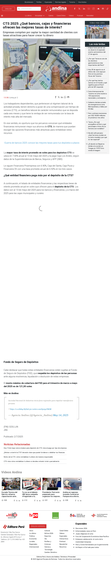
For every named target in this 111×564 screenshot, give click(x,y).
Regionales (33, 544)
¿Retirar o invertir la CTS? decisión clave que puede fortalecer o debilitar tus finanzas (34, 452)
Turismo (72, 2)
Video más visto (97, 23)
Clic (45, 539)
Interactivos (64, 539)
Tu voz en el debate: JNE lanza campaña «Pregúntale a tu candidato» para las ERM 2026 (30, 496)
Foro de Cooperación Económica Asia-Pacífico (92, 536)
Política (32, 536)
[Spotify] (103, 8)
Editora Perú (41, 557)
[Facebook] (75, 8)
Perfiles (39, 2)
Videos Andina (11, 472)
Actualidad (40, 16)
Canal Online (61, 16)
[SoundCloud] (98, 8)
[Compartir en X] (17, 500)
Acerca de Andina (53, 557)
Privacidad (71, 557)
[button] (2, 488)
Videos (71, 16)
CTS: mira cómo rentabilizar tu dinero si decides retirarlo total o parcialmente (31, 461)
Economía (33, 539)
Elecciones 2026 (81, 528)
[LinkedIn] (84, 8)
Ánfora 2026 (48, 533)
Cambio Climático (50, 552)
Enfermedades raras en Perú (86, 531)
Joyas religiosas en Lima (84, 534)
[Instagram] (93, 8)
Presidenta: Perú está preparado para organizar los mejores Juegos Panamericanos (51, 495)
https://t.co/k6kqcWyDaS (19, 409)
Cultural (47, 531)
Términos (63, 557)
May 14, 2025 (60, 415)
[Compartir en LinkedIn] (19, 500)
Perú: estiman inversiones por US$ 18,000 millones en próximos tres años (97, 115)
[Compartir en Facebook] (14, 500)
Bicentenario (29, 2)
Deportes (47, 536)
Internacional (34, 547)
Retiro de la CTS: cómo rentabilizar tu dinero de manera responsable (28, 457)
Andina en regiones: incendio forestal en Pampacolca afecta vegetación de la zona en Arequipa (71, 496)
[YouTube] (89, 8)
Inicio (31, 531)
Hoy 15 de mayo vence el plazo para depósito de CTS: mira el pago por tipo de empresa (35, 448)
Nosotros (63, 547)
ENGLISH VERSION (38, 526)
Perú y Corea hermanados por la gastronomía (92, 545)
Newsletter (90, 16)
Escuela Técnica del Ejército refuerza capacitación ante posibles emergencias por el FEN (10, 496)
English (8, 9)
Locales (32, 541)
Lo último (28, 16)
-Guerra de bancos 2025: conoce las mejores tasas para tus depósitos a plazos (41, 142)
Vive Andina (82, 2)
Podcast (80, 16)
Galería (50, 16)
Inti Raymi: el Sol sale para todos (87, 547)
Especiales (48, 2)
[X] (79, 8)
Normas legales (60, 2)
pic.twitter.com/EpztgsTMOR (40, 409)
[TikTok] (107, 8)
